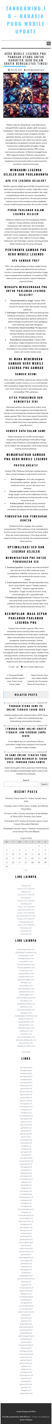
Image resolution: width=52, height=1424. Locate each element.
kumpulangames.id (26, 1209)
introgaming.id (26, 1194)
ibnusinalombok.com (26, 1037)
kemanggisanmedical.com (26, 1016)
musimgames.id (26, 1115)
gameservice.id (26, 1248)
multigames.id (26, 1372)
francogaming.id (26, 1242)
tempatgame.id (26, 1218)
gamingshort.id (26, 1239)
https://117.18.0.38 (26, 913)
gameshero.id (26, 1088)
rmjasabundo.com (26, 991)
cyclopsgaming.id (26, 1306)
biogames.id (26, 1188)
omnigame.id (26, 1206)
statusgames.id (26, 1375)
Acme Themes (26, 1420)
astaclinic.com (26, 1034)
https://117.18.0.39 (26, 894)
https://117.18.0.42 (26, 900)
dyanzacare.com (26, 1043)
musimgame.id (26, 1140)
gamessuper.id (26, 1100)
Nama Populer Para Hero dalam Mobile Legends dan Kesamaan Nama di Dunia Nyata (37, 679)
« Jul (25, 870)
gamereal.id (26, 1245)
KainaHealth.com (26, 1025)
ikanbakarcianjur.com (26, 1003)
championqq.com (26, 922)
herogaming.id (26, 1067)
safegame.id (26, 1182)
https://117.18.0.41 (26, 906)
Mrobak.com (26, 982)
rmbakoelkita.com (26, 973)
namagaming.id (26, 1076)
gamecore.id (26, 1121)
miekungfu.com (26, 985)
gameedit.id (26, 1254)
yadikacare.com (26, 1031)
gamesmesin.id (26, 1091)
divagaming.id (26, 1070)
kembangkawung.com (26, 997)
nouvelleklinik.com (26, 1022)
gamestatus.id (26, 1384)
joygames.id (26, 1284)
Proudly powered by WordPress (16, 1416)
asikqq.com (26, 885)
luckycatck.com (26, 970)
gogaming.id (26, 1342)
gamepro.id (26, 1387)
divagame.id (26, 1149)
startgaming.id (26, 1082)
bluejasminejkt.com (26, 979)
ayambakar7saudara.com (26, 952)
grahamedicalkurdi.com (26, 1040)
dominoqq (26, 1052)
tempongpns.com (26, 955)
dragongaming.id (26, 1345)
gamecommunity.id (26, 1312)
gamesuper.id (26, 1134)
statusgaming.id (26, 1354)
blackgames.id (26, 1230)
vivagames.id (26, 1112)
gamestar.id (26, 1137)
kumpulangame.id (26, 1215)
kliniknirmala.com (26, 1019)
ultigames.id (26, 1369)
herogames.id (26, 1103)
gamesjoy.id (26, 1281)
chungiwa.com (26, 1000)
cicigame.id (26, 1272)
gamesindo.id (26, 1094)
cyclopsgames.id (26, 1287)
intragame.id (26, 1203)
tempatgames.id (26, 1197)
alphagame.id (26, 1269)
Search (26, 780)
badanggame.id (26, 1275)
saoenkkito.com (26, 961)
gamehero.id (26, 1127)
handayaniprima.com (26, 964)
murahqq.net (26, 903)
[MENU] (49, 43)
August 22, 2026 (11, 752)
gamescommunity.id (26, 1278)
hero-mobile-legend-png (33, 667)
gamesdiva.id (26, 1097)
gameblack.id (26, 1263)
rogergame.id (26, 1266)
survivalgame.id (26, 1179)
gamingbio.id (26, 1185)
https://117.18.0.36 (26, 888)
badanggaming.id (26, 1257)
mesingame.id (26, 1143)
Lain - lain (15, 667)
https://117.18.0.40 (26, 925)
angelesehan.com (26, 976)
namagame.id (26, 1152)
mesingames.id (26, 1106)
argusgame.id (26, 1173)
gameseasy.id (26, 1357)
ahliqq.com (26, 891)
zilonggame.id (26, 1167)
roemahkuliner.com (26, 958)
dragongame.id (26, 1393)
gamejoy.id (26, 1315)
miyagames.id (26, 1224)
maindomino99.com (26, 910)
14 (32, 854)
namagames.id (26, 1118)
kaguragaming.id (26, 1327)
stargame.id (26, 1155)
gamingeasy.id (26, 1324)
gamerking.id (26, 1318)
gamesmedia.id (26, 1290)
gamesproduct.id (26, 1221)
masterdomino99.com (26, 916)
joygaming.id (26, 1299)
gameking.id (26, 1381)
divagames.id (26, 1109)
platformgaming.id (26, 1336)
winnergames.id (26, 1161)
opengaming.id (26, 1158)
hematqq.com (26, 928)
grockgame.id (26, 1176)
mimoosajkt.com (26, 994)
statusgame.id (26, 1085)
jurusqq (31, 383)
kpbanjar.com (26, 1013)
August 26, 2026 (11, 703)
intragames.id (26, 1191)
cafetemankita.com (26, 988)
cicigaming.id (26, 1233)
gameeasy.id (26, 1378)
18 (13, 858)
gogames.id (26, 1366)
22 (39, 858)
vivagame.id (26, 1146)
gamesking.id (26, 1360)
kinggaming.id (26, 1339)
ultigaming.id (26, 1348)
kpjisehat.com (26, 1006)
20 (26, 858)
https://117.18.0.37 (26, 919)
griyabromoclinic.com (26, 1046)
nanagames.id (26, 1303)
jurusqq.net (26, 897)
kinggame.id (26, 1390)
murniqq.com (26, 931)
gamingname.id (26, 1330)
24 (7, 862)
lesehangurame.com (26, 949)
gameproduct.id (26, 1251)
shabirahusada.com (26, 1028)
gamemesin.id (26, 1124)
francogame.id (26, 1260)
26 (19, 862)
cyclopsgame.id (26, 1309)
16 (45, 854)
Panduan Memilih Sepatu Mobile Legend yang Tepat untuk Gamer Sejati (14, 679)
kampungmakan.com (26, 967)
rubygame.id (26, 1170)
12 (19, 854)
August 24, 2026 (11, 725)
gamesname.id (26, 1363)
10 (7, 854)
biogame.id (26, 1212)
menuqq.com (26, 934)
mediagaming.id (26, 1296)
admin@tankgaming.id (35, 70)
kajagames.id (26, 1293)
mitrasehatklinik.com (26, 1010)
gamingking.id (26, 1333)
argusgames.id (26, 1164)
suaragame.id (26, 1200)
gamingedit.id (26, 1236)
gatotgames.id (26, 1227)
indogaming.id (26, 1073)
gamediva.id (26, 1130)
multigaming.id (26, 1351)
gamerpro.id (26, 1321)
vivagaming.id (26, 1079)
